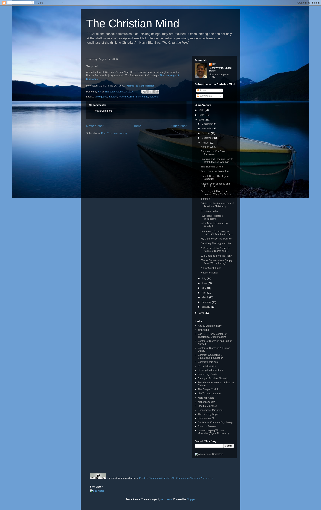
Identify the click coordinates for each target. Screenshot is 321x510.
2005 (202, 312)
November (207, 128)
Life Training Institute (209, 393)
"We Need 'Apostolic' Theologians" (212, 217)
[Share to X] (150, 92)
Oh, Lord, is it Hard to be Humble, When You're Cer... (217, 193)
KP (214, 64)
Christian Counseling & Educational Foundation (210, 356)
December (207, 123)
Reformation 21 (206, 418)
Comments (205, 95)
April (204, 292)
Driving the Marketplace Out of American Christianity (217, 205)
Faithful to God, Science (140, 85)
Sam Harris (142, 96)
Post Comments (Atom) (114, 133)
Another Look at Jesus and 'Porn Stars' (215, 185)
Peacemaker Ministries (210, 410)
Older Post (179, 126)
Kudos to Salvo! (209, 272)
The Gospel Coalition (209, 389)
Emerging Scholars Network (213, 378)
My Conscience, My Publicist (216, 238)
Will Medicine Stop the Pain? (216, 255)
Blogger (191, 499)
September (208, 137)
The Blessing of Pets (212, 166)
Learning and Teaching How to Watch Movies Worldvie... (217, 160)
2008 (202, 110)
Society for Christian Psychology (215, 422)
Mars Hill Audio (206, 397)
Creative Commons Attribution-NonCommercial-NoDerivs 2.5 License (176, 478)
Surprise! (205, 198)
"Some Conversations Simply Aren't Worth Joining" (216, 262)
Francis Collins (126, 96)
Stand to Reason (207, 426)
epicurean (166, 499)
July (204, 278)
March (205, 297)
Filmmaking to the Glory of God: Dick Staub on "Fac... (217, 232)
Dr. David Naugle (207, 366)
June (205, 283)
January (206, 306)
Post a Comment (103, 110)
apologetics (101, 96)
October (206, 133)
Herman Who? (208, 146)
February (207, 302)
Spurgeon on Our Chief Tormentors (213, 153)
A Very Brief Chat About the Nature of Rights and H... (215, 249)
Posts (202, 90)
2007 (202, 115)
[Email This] (143, 92)
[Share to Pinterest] (157, 92)
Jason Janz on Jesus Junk (215, 171)
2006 (202, 119)
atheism (112, 96)
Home (137, 126)
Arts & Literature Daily (210, 325)
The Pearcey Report (208, 414)
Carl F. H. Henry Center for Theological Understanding (212, 335)
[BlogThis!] (147, 92)
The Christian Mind (132, 23)
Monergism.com (206, 401)
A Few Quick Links (211, 268)
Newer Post (94, 126)
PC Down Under (209, 211)
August (206, 142)
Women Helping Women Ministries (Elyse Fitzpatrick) (213, 432)
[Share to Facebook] (154, 92)
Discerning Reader (208, 374)
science (154, 96)
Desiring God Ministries (210, 370)
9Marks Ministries (207, 406)
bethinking (203, 329)
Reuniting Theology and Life (216, 243)
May (204, 288)
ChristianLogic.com (208, 362)
